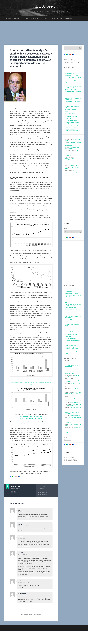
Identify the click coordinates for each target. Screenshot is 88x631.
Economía (25, 18)
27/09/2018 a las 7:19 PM (23, 511)
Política (16, 18)
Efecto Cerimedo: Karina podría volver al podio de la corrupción (73, 87)
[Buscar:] (73, 48)
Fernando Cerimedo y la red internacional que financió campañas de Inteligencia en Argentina (73, 115)
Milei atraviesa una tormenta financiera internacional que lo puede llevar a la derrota (73, 106)
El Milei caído (68, 95)
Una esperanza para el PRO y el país (72, 80)
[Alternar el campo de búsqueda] (81, 18)
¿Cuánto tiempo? (68, 118)
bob (19, 510)
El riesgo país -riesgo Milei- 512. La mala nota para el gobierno (72, 126)
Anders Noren (73, 627)
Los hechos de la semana (70, 109)
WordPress (33, 627)
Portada (8, 18)
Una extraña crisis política (70, 70)
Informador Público (44, 7)
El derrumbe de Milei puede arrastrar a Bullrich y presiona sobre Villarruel (73, 102)
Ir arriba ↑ (81, 627)
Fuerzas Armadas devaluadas (71, 120)
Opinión (45, 18)
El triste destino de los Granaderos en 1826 (72, 148)
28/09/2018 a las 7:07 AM (23, 525)
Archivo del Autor (12, 491)
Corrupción (68, 18)
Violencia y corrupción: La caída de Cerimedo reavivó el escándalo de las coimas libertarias (73, 98)
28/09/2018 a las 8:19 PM (23, 582)
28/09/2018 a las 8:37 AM (23, 538)
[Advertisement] (44, 30)
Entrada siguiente (43, 494)
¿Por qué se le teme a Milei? (71, 89)
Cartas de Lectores (56, 18)
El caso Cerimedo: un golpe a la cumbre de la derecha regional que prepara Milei (72, 130)
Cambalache (67, 111)
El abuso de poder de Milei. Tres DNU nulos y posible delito (73, 72)
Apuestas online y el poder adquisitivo (73, 75)
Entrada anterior (43, 492)
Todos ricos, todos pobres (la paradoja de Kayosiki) (73, 408)
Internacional (35, 18)
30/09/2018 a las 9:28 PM (23, 595)
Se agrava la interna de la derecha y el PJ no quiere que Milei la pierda (73, 92)
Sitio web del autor (15, 491)
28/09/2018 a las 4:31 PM (23, 554)
